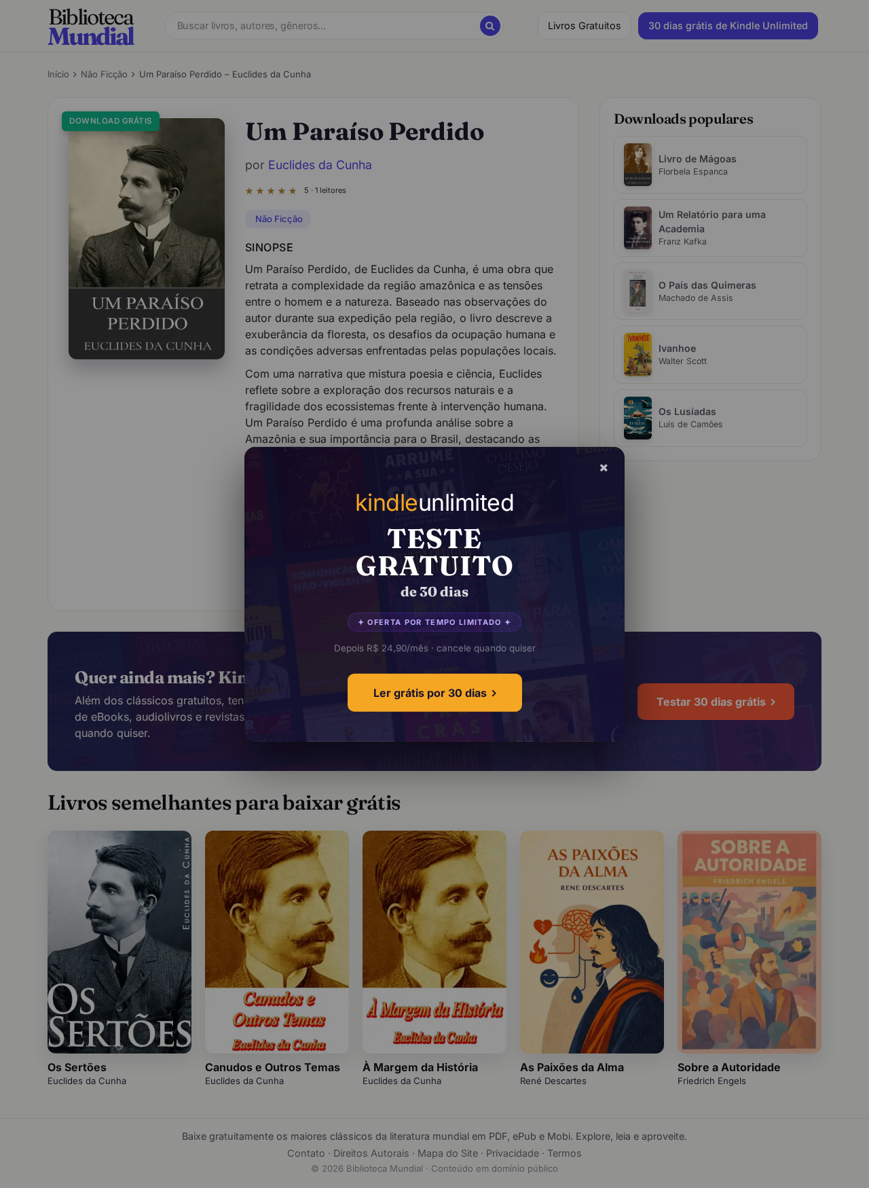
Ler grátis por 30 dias (430, 693)
